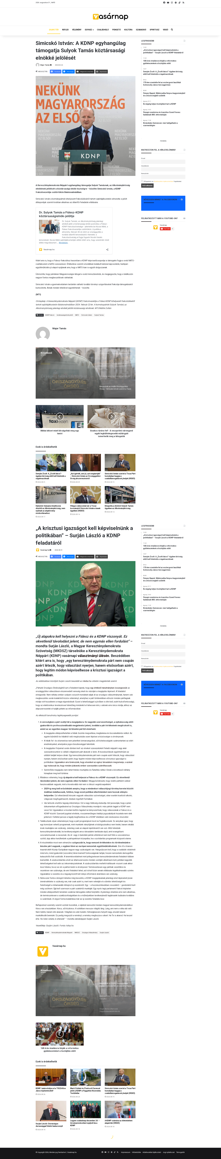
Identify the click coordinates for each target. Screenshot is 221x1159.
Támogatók (180, 1152)
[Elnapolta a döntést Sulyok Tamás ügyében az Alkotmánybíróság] (120, 494)
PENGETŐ (116, 30)
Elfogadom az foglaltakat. (163, 181)
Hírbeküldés (136, 1152)
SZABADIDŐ (141, 30)
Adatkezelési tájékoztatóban (163, 181)
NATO (77, 315)
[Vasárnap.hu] (110, 17)
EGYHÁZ (88, 30)
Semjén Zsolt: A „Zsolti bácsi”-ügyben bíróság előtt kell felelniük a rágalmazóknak (51, 476)
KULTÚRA (128, 30)
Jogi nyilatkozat (169, 1152)
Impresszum (125, 1152)
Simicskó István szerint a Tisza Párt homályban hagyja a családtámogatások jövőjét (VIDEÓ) (120, 476)
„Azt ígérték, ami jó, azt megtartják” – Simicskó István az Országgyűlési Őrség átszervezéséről (85, 476)
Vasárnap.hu (72, 1152)
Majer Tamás (45, 65)
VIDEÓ (165, 30)
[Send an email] (51, 65)
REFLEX (65, 30)
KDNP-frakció (49, 315)
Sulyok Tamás (99, 315)
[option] (85, 373)
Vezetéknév (145, 166)
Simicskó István (86, 315)
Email (143, 158)
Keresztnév (145, 173)
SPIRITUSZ (154, 30)
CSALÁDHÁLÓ (103, 30)
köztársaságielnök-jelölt (65, 315)
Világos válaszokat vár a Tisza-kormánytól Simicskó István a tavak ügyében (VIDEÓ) (85, 508)
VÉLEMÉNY (76, 30)
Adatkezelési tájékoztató (152, 1152)
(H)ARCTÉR (54, 30)
